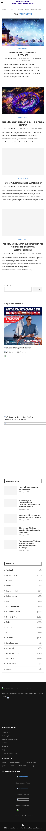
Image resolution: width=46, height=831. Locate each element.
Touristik (24, 638)
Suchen (7, 285)
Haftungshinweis (8, 736)
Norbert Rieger (12, 58)
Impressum (6, 732)
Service (24, 627)
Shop (3, 750)
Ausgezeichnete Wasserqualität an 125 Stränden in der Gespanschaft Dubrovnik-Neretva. (29, 503)
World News (24, 664)
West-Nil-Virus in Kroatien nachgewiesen (28, 488)
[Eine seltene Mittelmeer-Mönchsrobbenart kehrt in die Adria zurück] (10, 531)
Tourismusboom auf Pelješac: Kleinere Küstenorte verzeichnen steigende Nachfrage (30, 544)
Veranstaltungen (24, 648)
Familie (24, 580)
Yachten (24, 669)
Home (4, 9)
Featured (24, 585)
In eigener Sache (24, 591)
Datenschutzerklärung (10, 739)
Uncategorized (24, 643)
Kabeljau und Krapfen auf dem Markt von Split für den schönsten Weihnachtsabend (23, 247)
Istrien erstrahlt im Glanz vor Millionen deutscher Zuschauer (30, 516)
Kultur (24, 601)
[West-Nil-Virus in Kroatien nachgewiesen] (10, 490)
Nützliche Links (9, 728)
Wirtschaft (24, 658)
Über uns (5, 746)
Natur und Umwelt (24, 611)
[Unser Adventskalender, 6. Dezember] (23, 161)
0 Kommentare (36, 58)
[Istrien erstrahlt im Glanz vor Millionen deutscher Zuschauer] (10, 518)
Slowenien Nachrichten (10, 753)
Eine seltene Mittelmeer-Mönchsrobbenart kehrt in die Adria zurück (29, 530)
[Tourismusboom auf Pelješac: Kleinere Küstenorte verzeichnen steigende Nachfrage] (10, 544)
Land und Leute (24, 606)
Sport (24, 632)
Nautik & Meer (24, 617)
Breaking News (24, 575)
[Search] (44, 3)
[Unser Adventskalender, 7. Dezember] (23, 32)
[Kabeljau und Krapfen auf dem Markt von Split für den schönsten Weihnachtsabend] (23, 222)
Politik (24, 622)
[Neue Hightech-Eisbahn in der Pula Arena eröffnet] (23, 100)
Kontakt (4, 743)
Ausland (24, 570)
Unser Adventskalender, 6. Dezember (23, 183)
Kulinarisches (24, 596)
